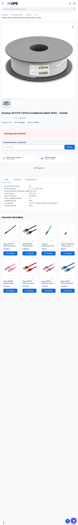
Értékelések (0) (31, 179)
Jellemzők (17, 179)
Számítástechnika (17, 15)
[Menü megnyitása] (3, 3)
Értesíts (69, 147)
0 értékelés (22, 118)
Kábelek (29, 15)
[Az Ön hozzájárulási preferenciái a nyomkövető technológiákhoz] (3, 523)
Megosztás (40, 168)
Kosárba (12, 253)
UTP (36, 15)
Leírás (6, 179)
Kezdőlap (5, 15)
